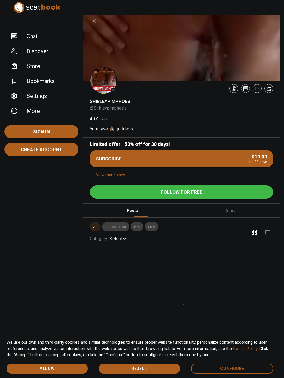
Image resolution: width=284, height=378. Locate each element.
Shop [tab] (230, 210)
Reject (139, 368)
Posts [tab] (132, 210)
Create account (41, 149)
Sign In (41, 131)
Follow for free (181, 192)
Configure (232, 368)
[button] (41, 36)
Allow (47, 368)
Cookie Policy (245, 348)
